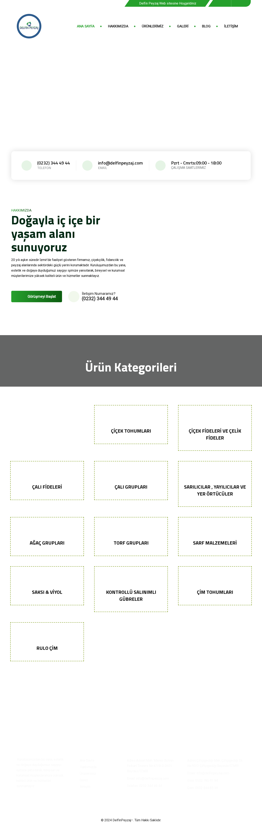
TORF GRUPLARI (131, 542)
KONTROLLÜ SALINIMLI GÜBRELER (131, 595)
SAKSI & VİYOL (47, 592)
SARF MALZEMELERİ (215, 542)
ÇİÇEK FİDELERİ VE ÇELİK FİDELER (215, 434)
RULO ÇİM (47, 648)
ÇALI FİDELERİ (47, 486)
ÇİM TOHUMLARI (215, 592)
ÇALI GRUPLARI (131, 486)
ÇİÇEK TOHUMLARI (131, 430)
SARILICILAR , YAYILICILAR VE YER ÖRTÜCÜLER (215, 490)
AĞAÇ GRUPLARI (47, 542)
